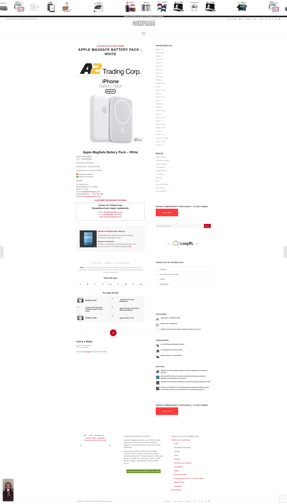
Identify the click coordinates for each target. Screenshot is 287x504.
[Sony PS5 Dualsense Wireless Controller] (161, 6)
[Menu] (143, 33)
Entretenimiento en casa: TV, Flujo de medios (189, 478)
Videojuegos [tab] (164, 284)
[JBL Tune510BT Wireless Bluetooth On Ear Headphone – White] (1, 252)
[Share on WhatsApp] (95, 284)
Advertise (248, 19)
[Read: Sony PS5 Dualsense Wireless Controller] (158, 345)
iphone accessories (120, 270)
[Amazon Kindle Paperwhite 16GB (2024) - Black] (49, 6)
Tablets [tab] (162, 279)
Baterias (121, 46)
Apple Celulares (161, 157)
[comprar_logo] (143, 26)
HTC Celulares (160, 167)
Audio (176, 444)
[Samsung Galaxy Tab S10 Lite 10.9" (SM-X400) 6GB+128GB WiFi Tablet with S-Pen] (18, 6)
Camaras (177, 451)
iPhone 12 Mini (160, 128)
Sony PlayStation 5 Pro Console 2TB (171, 350)
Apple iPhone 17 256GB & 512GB (170, 318)
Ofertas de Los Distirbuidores (180, 440)
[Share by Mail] (141, 284)
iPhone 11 (159, 114)
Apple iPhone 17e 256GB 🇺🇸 (169, 323)
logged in (89, 351)
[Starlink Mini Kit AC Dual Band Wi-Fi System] (65, 6)
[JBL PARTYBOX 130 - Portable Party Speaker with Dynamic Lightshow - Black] (129, 6)
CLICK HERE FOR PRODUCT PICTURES (110, 200)
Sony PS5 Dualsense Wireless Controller (172, 344)
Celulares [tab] (163, 269)
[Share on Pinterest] (103, 284)
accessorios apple (129, 267)
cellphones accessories (97, 270)
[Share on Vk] (125, 284)
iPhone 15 (159, 145)
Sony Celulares (161, 188)
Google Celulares (161, 164)
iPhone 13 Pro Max (162, 138)
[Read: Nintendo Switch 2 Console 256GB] (158, 357)
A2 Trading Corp (123, 263)
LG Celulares (160, 174)
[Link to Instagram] (269, 19)
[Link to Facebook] (272, 19)
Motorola (158, 177)
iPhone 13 (159, 131)
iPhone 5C (159, 70)
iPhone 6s (159, 76)
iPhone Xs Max (161, 111)
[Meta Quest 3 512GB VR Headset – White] (193, 6)
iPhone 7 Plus (160, 90)
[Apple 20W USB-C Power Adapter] (33, 6)
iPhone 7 (158, 87)
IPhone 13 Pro (160, 134)
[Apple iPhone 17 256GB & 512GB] (145, 6)
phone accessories (110, 272)
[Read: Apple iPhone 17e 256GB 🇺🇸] (158, 325)
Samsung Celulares (162, 184)
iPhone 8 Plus (160, 97)
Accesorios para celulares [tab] (169, 274)
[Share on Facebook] (80, 284)
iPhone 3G (159, 49)
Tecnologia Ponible (180, 474)
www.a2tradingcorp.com (92, 196)
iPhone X (159, 100)
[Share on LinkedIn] (110, 284)
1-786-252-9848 (107, 214)
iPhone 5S (159, 73)
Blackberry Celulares (162, 160)
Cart (241, 19)
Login (255, 19)
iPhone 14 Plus (161, 141)
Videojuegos (178, 486)
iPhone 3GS (160, 52)
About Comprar (231, 19)
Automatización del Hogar (182, 447)
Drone (176, 455)
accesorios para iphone (112, 267)
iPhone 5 (158, 66)
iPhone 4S (159, 63)
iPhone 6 (158, 80)
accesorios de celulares (93, 267)
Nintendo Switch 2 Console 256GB (171, 355)
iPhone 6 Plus (160, 83)
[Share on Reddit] (133, 284)
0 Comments (108, 263)
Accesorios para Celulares (107, 46)
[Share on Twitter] (88, 284)
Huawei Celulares (161, 171)
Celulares (177, 459)
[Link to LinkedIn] (276, 19)
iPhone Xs (159, 107)
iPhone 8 (158, 93)
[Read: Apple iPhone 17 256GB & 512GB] (158, 319)
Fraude (261, 19)
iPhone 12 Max (160, 124)
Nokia (157, 181)
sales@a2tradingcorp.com (91, 191)
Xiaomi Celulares (161, 191)
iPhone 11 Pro (160, 117)
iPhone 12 (159, 121)
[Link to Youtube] (279, 19)
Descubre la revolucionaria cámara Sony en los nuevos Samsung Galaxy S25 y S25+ (185, 381)
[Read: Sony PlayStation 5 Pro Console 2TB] (158, 351)
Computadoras (179, 467)
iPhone (109, 270)
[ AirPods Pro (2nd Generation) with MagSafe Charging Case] (285, 252)
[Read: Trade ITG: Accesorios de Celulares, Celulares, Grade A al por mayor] (158, 330)
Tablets (176, 471)
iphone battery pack (135, 270)
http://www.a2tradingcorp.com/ (110, 216)
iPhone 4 (158, 56)
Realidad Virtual (179, 482)
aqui (129, 246)
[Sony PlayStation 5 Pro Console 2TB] (177, 6)
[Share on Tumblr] (118, 284)
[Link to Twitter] (266, 19)
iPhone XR (159, 104)
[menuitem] (232, 19)
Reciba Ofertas (176, 490)
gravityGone (108, 501)
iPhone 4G (159, 59)
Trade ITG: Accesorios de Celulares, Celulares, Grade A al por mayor (181, 329)
